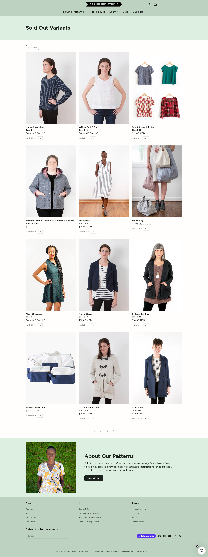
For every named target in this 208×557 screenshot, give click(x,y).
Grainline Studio (69, 551)
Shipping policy (127, 551)
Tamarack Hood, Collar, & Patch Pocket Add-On (50, 220)
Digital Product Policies (89, 513)
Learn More (93, 478)
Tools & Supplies (33, 517)
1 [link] (94, 431)
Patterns (29, 509)
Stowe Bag (137, 220)
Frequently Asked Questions (91, 517)
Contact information (144, 551)
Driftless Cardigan (141, 314)
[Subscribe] (66, 536)
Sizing (134, 517)
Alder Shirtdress (34, 314)
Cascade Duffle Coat (89, 407)
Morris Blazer (85, 314)
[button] (53, 4)
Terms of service (112, 551)
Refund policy (84, 551)
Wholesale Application (89, 521)
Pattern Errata (138, 521)
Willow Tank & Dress (89, 127)
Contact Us (84, 509)
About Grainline (139, 509)
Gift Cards (30, 521)
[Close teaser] (197, 546)
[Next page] (113, 431)
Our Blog (136, 513)
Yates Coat (137, 407)
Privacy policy (97, 551)
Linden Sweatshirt (35, 127)
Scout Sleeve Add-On (143, 127)
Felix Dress (84, 220)
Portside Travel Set (35, 407)
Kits (27, 513)
